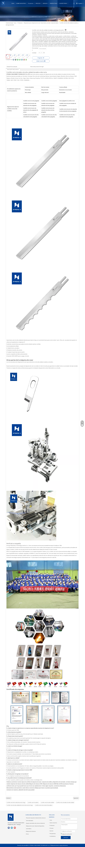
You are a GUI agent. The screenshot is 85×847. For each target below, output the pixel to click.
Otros (27, 834)
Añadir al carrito (40, 61)
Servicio (51, 831)
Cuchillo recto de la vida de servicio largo (16, 802)
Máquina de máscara (31, 831)
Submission (65, 837)
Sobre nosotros (53, 822)
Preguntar (40, 58)
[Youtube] (15, 828)
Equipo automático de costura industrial (35, 823)
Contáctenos (53, 836)
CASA (12, 3)
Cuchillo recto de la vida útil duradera (43, 805)
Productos (30, 3)
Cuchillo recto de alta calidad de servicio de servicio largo (20, 805)
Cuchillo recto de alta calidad (47, 802)
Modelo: (8, 66)
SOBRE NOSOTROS (21, 3)
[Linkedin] (12, 828)
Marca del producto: (35, 66)
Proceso (51, 828)
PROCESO (38, 3)
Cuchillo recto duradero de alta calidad (65, 802)
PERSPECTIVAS (53, 3)
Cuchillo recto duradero (33, 802)
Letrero (66, 845)
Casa (51, 820)
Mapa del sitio (54, 845)
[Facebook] (9, 828)
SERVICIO (45, 3)
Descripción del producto (13, 69)
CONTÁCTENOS (63, 3)
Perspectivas (53, 833)
